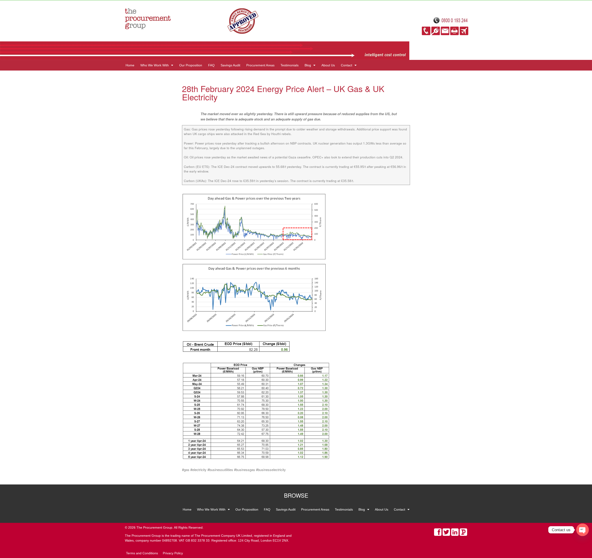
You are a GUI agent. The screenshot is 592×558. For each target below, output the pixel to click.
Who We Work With (154, 65)
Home (130, 65)
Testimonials (290, 65)
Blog (308, 65)
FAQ (211, 65)
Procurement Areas (260, 65)
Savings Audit (230, 65)
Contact (346, 65)
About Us (328, 65)
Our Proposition (190, 65)
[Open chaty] (582, 530)
